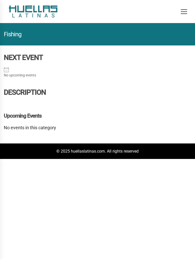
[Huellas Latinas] (33, 11)
